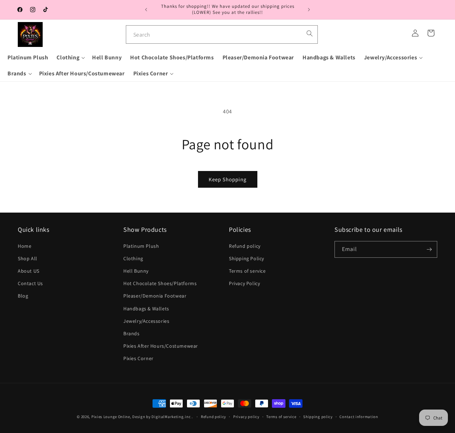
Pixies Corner (138, 358)
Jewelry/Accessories (146, 321)
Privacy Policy (244, 283)
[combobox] (221, 34)
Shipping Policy (246, 258)
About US (28, 271)
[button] (70, 58)
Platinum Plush (141, 246)
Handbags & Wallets (146, 308)
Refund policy (245, 246)
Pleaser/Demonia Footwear (154, 296)
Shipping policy (318, 416)
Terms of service (247, 271)
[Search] (309, 33)
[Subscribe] (429, 249)
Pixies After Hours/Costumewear (160, 346)
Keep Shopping (228, 179)
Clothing (133, 258)
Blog (23, 296)
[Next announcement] (309, 9)
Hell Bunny (136, 271)
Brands (131, 333)
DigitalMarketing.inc (171, 416)
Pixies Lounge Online (110, 416)
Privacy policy (246, 416)
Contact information (358, 416)
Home (24, 246)
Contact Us (30, 283)
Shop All (27, 258)
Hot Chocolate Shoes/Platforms (160, 283)
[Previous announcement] (146, 9)
